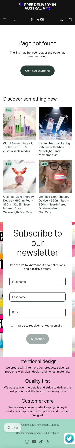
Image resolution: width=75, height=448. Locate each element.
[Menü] (4, 19)
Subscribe (37, 338)
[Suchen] (13, 19)
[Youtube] (34, 441)
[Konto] (61, 19)
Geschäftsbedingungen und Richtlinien (37, 432)
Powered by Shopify (47, 424)
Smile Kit (30, 424)
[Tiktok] (41, 441)
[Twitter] (48, 441)
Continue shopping (37, 70)
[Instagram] (27, 441)
